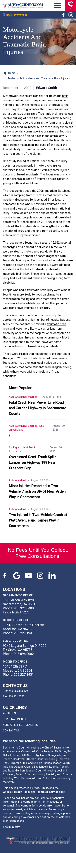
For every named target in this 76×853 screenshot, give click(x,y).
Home (11, 73)
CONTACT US (11, 730)
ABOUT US (9, 713)
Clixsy (16, 827)
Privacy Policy (21, 792)
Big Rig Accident (18, 447)
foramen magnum (19, 145)
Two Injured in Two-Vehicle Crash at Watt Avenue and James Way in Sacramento (38, 520)
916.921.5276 (16, 696)
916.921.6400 (20, 690)
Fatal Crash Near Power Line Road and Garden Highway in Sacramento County (37, 408)
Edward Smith (46, 88)
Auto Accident (17, 396)
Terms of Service (47, 792)
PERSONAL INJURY (14, 719)
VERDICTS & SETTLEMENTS (20, 724)
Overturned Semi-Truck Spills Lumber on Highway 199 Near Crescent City (32, 462)
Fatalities (31, 396)
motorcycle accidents (31, 217)
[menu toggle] (57, 5)
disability (8, 282)
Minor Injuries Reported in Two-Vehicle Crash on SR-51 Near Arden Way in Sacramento (37, 491)
